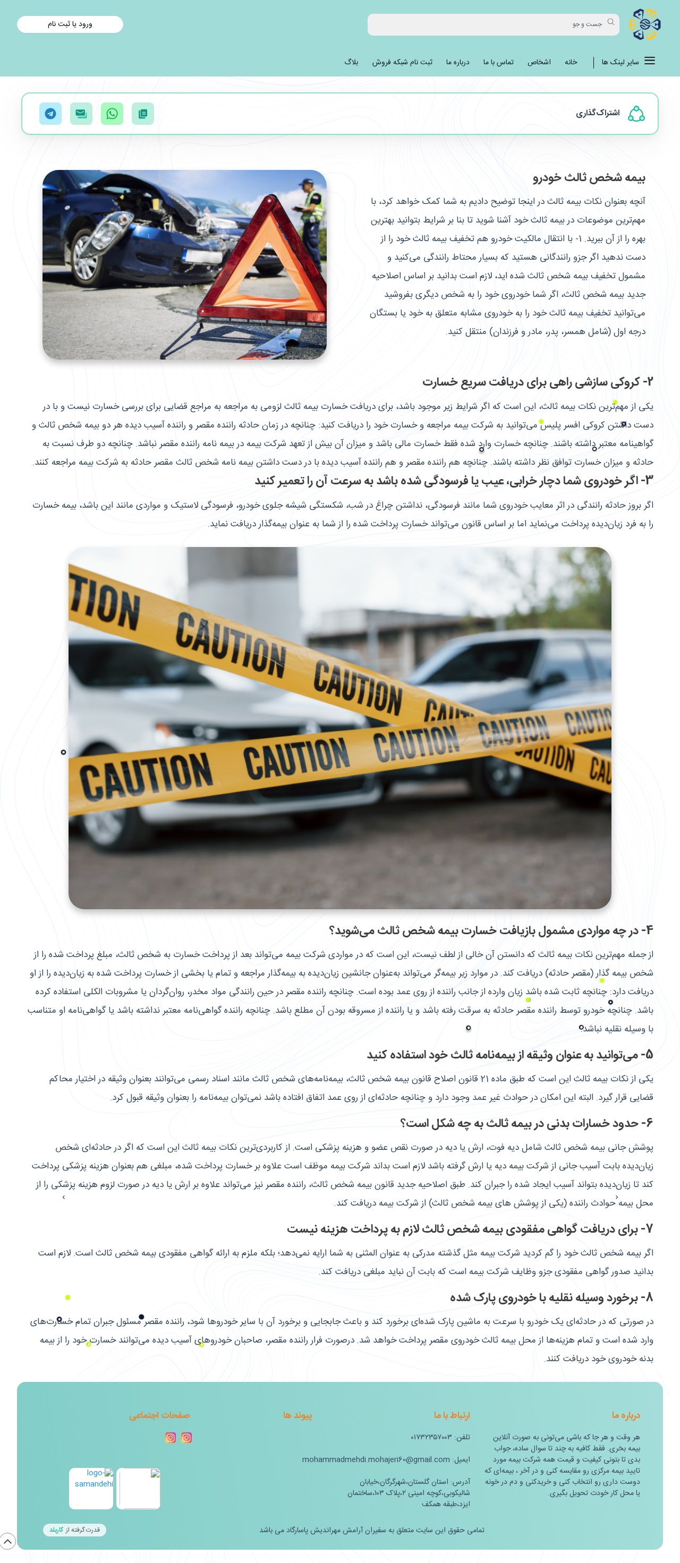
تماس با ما (498, 63)
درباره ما (458, 63)
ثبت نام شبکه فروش (402, 63)
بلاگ (351, 63)
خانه (571, 63)
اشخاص (539, 63)
